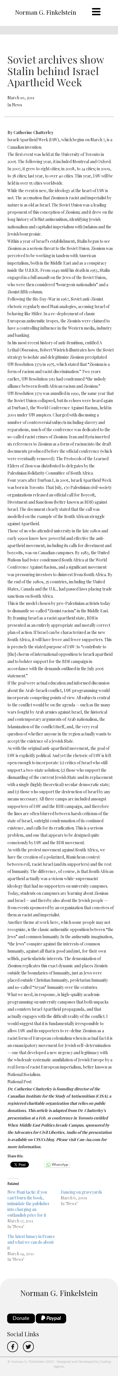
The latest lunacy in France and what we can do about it (31, 1242)
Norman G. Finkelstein (45, 12)
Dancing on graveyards (81, 1192)
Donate (21, 1318)
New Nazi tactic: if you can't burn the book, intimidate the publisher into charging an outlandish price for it (28, 1203)
